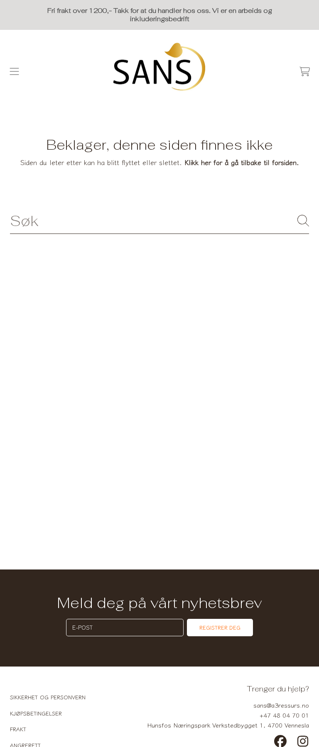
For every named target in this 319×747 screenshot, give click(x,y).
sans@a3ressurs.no (281, 705)
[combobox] (159, 221)
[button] (14, 71)
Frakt (18, 729)
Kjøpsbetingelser (36, 713)
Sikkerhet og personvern (48, 697)
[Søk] (303, 221)
